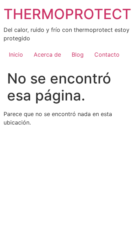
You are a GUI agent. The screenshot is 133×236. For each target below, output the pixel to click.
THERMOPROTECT (67, 14)
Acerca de (47, 54)
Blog (78, 54)
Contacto (107, 54)
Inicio (16, 54)
